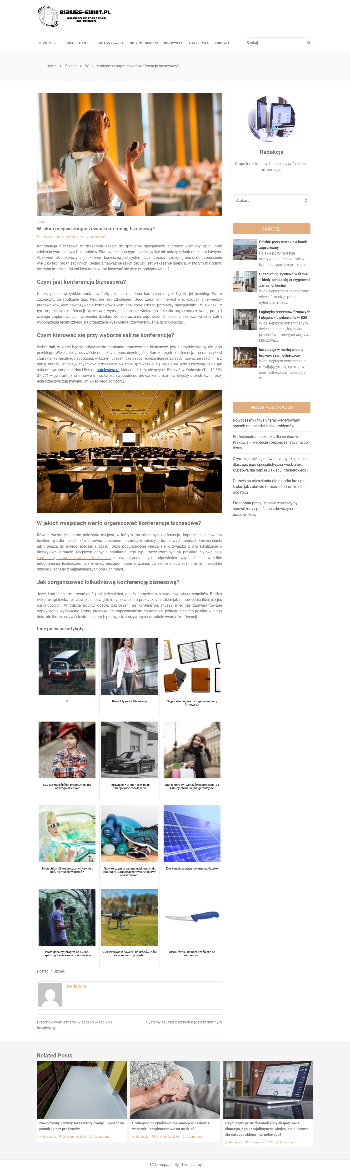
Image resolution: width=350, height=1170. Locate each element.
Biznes (45, 43)
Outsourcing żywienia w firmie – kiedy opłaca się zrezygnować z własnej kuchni (284, 280)
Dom (69, 43)
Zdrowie (222, 43)
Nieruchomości (144, 43)
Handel (86, 43)
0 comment (98, 237)
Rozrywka (173, 43)
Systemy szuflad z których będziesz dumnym (184, 1022)
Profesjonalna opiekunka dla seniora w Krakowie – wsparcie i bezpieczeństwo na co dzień (270, 442)
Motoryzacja (111, 43)
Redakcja (47, 237)
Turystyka (199, 43)
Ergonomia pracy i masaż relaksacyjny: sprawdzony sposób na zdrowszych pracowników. (266, 509)
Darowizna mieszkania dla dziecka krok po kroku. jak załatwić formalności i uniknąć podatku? (269, 487)
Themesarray (191, 1164)
